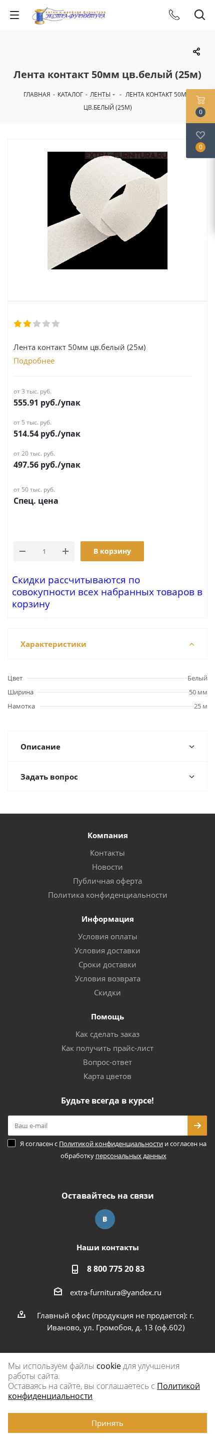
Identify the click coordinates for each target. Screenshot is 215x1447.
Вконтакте (105, 1219)
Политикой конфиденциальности (111, 1143)
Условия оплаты (108, 936)
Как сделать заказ (108, 1034)
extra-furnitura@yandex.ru (116, 1292)
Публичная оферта (107, 881)
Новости (107, 867)
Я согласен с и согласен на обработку (113, 1149)
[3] (37, 324)
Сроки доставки (107, 964)
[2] (27, 324)
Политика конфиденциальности (108, 895)
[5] (56, 324)
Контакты (107, 853)
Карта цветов (108, 1076)
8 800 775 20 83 (115, 1268)
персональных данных (131, 1155)
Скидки (107, 992)
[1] (18, 324)
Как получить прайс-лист (108, 1048)
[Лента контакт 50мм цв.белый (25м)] (107, 212)
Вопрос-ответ (107, 1062)
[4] (47, 324)
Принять (108, 1423)
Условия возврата (107, 978)
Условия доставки (107, 950)
